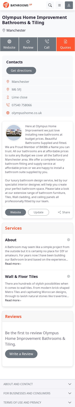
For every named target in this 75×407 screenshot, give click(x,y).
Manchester (16, 30)
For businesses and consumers (26, 393)
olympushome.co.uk (27, 113)
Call (47, 47)
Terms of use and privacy (22, 402)
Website (9, 47)
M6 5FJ (16, 89)
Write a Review (21, 353)
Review (28, 47)
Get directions (21, 70)
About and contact (18, 384)
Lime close (19, 97)
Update (38, 212)
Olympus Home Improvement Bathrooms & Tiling (34, 19)
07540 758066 (22, 105)
